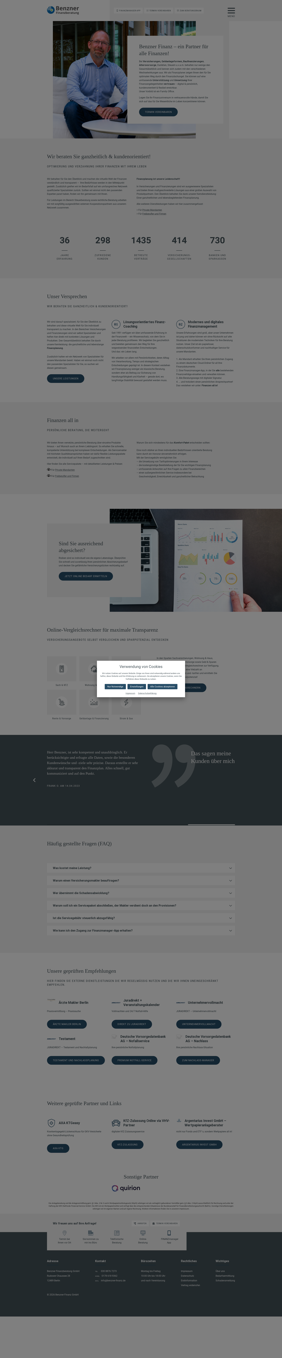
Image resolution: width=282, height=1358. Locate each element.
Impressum (130, 693)
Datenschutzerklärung (147, 693)
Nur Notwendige (115, 686)
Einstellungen (136, 686)
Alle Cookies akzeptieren (162, 686)
